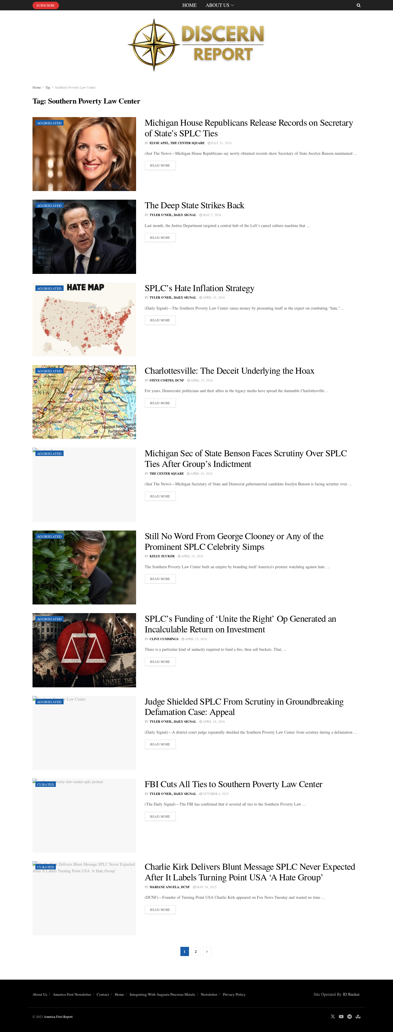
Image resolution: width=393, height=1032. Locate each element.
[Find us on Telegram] (349, 1016)
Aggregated (49, 123)
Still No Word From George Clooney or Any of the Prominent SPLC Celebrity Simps (234, 540)
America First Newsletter (72, 994)
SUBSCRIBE (46, 5)
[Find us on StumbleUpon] (358, 1016)
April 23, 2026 (195, 639)
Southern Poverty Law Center (75, 87)
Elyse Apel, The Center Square (177, 143)
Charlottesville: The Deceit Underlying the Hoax (229, 370)
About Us (217, 5)
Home (189, 5)
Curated (45, 784)
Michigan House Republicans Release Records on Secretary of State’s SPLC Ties (249, 127)
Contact (103, 994)
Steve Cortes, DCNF (167, 380)
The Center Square (167, 473)
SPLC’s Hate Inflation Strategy (200, 287)
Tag (47, 87)
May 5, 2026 (211, 215)
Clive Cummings (164, 639)
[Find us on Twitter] (333, 1016)
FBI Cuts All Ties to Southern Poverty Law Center (233, 783)
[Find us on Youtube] (341, 1016)
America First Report (58, 1016)
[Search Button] (358, 5)
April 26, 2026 (213, 297)
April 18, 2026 (213, 721)
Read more (163, 165)
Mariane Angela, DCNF (170, 887)
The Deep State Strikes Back (195, 205)
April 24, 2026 (201, 473)
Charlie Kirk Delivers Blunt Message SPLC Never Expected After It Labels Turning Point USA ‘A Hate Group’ (250, 871)
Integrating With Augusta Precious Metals (162, 994)
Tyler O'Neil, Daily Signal (173, 215)
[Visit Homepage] (196, 43)
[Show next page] (207, 951)
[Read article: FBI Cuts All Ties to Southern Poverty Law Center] (84, 815)
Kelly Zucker (162, 556)
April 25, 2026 (201, 380)
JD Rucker (351, 994)
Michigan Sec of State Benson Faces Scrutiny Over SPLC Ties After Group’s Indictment (246, 458)
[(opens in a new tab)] (84, 154)
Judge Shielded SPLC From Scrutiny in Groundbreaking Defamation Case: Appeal (244, 706)
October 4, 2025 (215, 793)
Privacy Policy (234, 994)
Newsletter (209, 994)
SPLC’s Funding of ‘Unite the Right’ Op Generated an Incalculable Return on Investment (240, 623)
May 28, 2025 (206, 887)
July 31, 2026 (221, 143)
